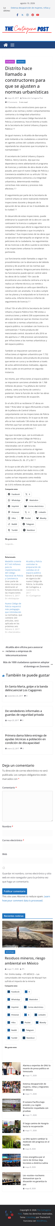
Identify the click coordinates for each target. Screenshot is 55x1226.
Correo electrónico (13, 840)
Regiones (20, 62)
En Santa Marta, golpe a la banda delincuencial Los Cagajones (26, 688)
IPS (23, 969)
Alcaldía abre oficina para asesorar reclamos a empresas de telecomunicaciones (24, 651)
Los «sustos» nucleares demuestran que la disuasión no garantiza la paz (35, 1180)
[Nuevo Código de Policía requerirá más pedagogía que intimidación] (15, 618)
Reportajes (10, 952)
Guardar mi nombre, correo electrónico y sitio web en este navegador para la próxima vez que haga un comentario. (26, 877)
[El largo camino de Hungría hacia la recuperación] (11, 1127)
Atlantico (10, 62)
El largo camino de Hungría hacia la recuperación (36, 1125)
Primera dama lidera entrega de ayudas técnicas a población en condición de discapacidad (26, 739)
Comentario (9, 787)
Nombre (7, 826)
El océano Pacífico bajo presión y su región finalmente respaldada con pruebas (35, 1106)
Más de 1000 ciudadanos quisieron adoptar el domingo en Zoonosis (26, 664)
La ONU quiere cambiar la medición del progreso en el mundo (36, 1141)
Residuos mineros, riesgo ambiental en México (25, 961)
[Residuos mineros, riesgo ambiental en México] (27, 934)
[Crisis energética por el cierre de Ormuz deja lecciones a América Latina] (11, 1162)
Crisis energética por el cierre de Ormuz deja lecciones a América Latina (35, 1160)
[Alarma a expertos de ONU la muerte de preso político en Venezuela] (11, 1070)
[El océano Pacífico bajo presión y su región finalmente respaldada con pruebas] (11, 1108)
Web (4, 854)
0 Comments (12, 102)
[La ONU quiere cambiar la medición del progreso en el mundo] (11, 1144)
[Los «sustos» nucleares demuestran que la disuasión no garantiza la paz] (11, 1182)
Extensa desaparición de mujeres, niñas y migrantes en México (30, 9)
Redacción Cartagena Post (32, 98)
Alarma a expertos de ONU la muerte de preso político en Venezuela (36, 1068)
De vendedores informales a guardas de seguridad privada (24, 713)
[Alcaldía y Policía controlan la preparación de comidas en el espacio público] (36, 578)
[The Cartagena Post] (5, 45)
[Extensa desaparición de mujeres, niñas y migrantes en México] (11, 1089)
